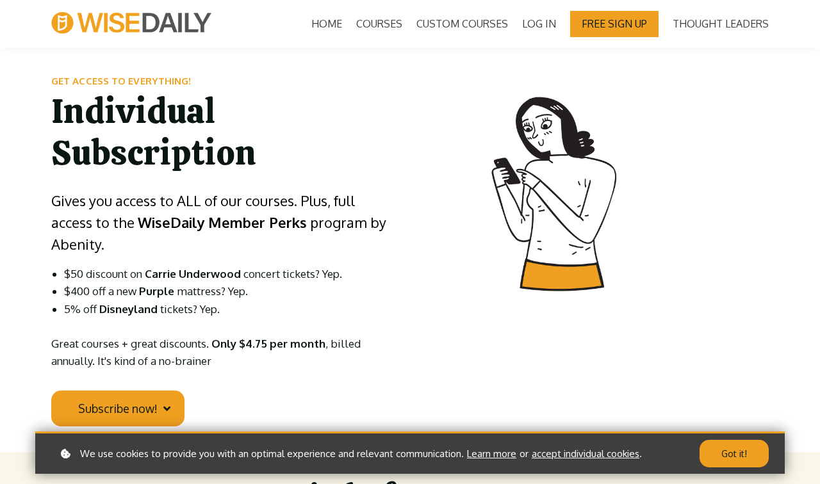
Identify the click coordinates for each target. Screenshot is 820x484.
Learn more (491, 454)
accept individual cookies (585, 454)
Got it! (734, 453)
